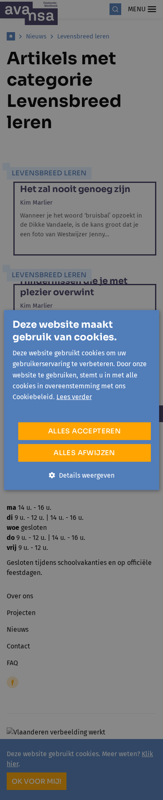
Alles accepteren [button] (84, 430)
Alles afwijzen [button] (84, 452)
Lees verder (74, 397)
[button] (82, 475)
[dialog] (81, 400)
